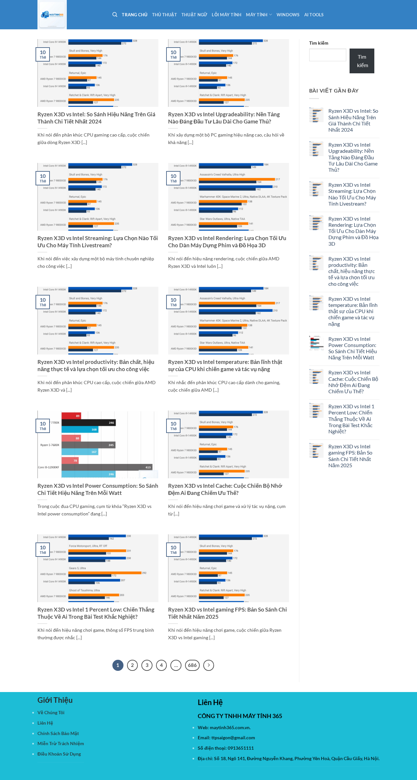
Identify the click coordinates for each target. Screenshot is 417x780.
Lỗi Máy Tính (226, 14)
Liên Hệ (45, 723)
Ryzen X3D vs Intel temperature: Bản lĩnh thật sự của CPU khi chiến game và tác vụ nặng (225, 365)
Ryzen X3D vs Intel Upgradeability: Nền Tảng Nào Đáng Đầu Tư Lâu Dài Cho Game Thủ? (224, 118)
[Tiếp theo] (208, 665)
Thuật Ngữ (194, 14)
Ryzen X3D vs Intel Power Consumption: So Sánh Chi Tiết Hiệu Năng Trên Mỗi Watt (97, 489)
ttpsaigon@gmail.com (233, 737)
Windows (288, 14)
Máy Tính (256, 14)
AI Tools (314, 14)
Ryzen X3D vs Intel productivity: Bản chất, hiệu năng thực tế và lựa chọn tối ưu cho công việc (95, 365)
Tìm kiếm (318, 43)
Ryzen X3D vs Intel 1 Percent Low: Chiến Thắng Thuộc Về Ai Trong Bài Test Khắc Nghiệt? (95, 613)
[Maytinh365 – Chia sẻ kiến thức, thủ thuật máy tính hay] (70, 14)
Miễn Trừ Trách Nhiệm (60, 743)
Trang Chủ (134, 14)
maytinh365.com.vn (230, 727)
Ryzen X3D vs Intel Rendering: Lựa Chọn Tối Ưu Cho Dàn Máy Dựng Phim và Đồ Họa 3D (227, 242)
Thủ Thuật (164, 14)
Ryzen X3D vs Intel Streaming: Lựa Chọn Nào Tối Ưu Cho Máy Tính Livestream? (97, 242)
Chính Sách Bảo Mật (58, 733)
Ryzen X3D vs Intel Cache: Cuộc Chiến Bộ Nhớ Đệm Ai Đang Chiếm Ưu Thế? (225, 489)
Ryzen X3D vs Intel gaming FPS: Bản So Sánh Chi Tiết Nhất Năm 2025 (227, 613)
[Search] (114, 14)
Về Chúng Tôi (51, 712)
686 (192, 665)
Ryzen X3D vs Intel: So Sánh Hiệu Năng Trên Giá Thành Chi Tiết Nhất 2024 (96, 118)
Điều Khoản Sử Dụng (59, 754)
